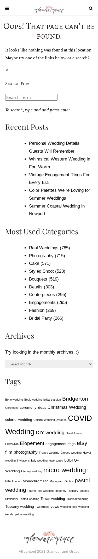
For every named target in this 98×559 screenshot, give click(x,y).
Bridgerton (75, 399)
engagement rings (60, 444)
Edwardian (12, 444)
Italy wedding (39, 460)
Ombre (69, 481)
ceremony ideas (33, 407)
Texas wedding (53, 498)
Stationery (11, 498)
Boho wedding (14, 399)
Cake (34, 263)
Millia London (13, 481)
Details (36, 286)
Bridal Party (40, 318)
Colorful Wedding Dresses (50, 419)
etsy (82, 443)
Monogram (56, 481)
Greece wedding (71, 452)
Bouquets (38, 279)
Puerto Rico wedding (40, 490)
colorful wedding (18, 419)
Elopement (32, 443)
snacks (84, 490)
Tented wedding (29, 498)
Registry (73, 490)
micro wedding (64, 470)
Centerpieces (42, 294)
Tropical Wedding (77, 498)
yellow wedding (24, 514)
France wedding (49, 452)
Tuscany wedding (19, 506)
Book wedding (33, 399)
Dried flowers (74, 433)
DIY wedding (50, 432)
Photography (41, 255)
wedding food (68, 506)
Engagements (42, 302)
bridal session (52, 399)
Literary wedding (31, 471)
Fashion (36, 310)
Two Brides (42, 506)
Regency (60, 490)
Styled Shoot (41, 271)
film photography (21, 452)
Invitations (23, 460)
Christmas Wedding (67, 407)
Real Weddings (44, 247)
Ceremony (12, 407)
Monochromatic (35, 481)
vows (55, 506)
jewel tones (56, 460)
